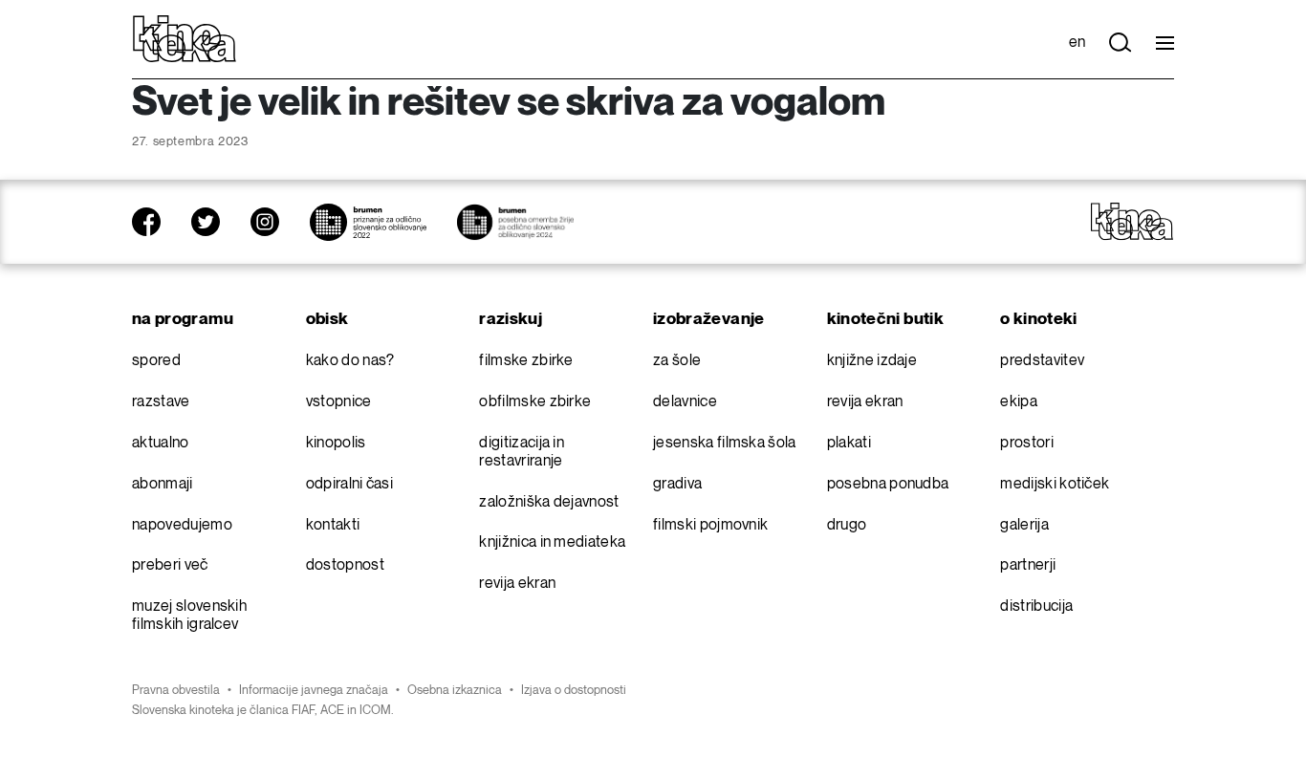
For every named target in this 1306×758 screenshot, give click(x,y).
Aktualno (160, 443)
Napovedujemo (182, 525)
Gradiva (677, 484)
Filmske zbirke (526, 361)
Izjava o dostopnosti (573, 690)
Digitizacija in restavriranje (521, 452)
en (1077, 42)
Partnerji (1028, 565)
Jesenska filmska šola (724, 443)
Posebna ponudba (888, 484)
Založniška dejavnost (549, 502)
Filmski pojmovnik (710, 525)
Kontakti (333, 525)
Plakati (849, 443)
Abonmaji (162, 484)
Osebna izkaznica (454, 690)
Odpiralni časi (349, 484)
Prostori (1027, 443)
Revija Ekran (517, 583)
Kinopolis (336, 443)
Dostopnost (345, 565)
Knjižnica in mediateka (552, 542)
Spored (156, 361)
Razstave (161, 402)
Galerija (1024, 525)
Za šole (677, 361)
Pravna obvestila (176, 690)
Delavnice (685, 402)
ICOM (375, 710)
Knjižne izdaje (872, 361)
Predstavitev (1042, 361)
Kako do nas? (350, 361)
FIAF (303, 710)
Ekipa (1018, 402)
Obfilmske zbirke (535, 402)
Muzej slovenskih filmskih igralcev (189, 615)
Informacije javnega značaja (313, 690)
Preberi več (170, 565)
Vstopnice (339, 402)
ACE (332, 710)
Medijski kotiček (1054, 484)
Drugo (847, 525)
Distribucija (1036, 606)
